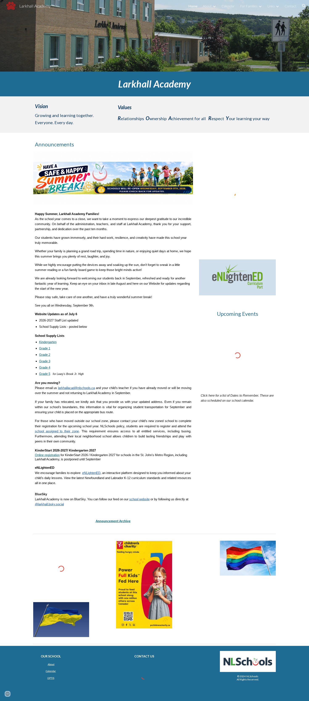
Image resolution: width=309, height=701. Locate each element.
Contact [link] (290, 6)
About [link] (207, 6)
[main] (154, 84)
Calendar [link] (228, 6)
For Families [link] (249, 6)
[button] (304, 6)
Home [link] (192, 6)
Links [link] (271, 6)
